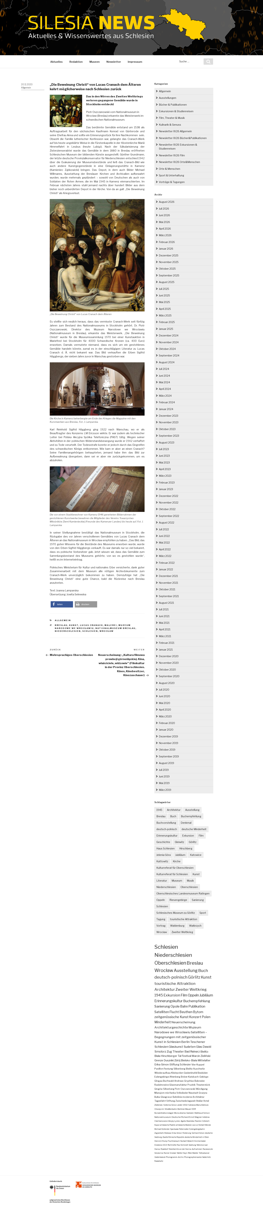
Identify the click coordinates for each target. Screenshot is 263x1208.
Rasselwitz (158, 1161)
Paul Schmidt (182, 1145)
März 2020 (165, 716)
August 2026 (166, 201)
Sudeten (190, 1046)
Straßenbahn (171, 1109)
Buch (173, 816)
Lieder (179, 1105)
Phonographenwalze (193, 1157)
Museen (94, 61)
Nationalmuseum (162, 1117)
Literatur (161, 880)
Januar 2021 (166, 649)
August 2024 (166, 362)
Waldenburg (177, 925)
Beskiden (203, 1072)
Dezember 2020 (169, 656)
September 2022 (169, 515)
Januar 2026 (166, 248)
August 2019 (166, 763)
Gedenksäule (159, 1157)
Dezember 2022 (168, 495)
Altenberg (174, 1076)
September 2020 (169, 676)
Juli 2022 (164, 529)
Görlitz (192, 842)
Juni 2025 (164, 295)
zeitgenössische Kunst (171, 1017)
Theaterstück (203, 1084)
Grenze (158, 1060)
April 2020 (165, 709)
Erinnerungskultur (166, 835)
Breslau (61, 625)
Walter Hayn (182, 1153)
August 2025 (166, 282)
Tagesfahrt (160, 1101)
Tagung (160, 919)
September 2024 (169, 355)
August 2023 (166, 442)
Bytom (198, 1012)
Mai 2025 (164, 302)
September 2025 (169, 275)
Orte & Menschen (169, 168)
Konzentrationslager (164, 1113)
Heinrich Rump (160, 1141)
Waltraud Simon (202, 1113)
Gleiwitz (179, 842)
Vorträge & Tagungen (172, 181)
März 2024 (165, 395)
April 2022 (165, 549)
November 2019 (168, 743)
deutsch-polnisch (166, 829)
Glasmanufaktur (178, 1084)
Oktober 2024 (167, 348)
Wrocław (106, 631)
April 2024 (165, 388)
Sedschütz (206, 1157)
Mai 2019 (164, 783)
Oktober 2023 (167, 429)
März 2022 (165, 555)
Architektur (174, 809)
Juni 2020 (164, 696)
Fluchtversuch (174, 1141)
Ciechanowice (161, 1121)
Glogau (158, 1081)
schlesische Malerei (184, 1125)
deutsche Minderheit (194, 829)
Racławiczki (208, 1149)
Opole (175, 1006)
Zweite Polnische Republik (173, 1137)
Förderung (186, 1133)
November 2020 (169, 662)
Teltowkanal (204, 1153)
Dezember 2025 (168, 255)
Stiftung (170, 1101)
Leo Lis (195, 1125)
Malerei (110, 625)
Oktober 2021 (167, 589)
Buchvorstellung (166, 822)
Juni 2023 (164, 455)
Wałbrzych (195, 925)
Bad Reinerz (192, 1051)
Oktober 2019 (167, 749)
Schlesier (185, 1064)
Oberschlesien (189, 887)
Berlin (185, 1042)
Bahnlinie (177, 1097)
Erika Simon (177, 1133)
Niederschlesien (68, 631)
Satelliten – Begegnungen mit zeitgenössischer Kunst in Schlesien (180, 1037)
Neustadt (193, 1093)
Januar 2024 (166, 409)
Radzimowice (161, 1084)
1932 (185, 1105)
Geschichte (163, 842)
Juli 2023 (164, 449)
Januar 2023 (166, 489)
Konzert (195, 1017)
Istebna (206, 1117)
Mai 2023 (164, 462)
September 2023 (169, 435)
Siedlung (192, 1145)
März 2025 (165, 315)
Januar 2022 (166, 569)
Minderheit (162, 1022)
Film (201, 835)
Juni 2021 (164, 616)
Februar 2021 (166, 642)
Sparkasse (174, 1129)
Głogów (158, 1089)
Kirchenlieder (200, 1141)
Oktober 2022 (167, 509)
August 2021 (166, 602)
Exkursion (188, 835)
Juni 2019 (164, 776)
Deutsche (176, 1117)
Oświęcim (159, 1109)
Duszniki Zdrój (172, 1060)
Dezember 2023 (168, 415)
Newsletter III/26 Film (172, 155)
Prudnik (191, 1084)
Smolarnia (158, 1153)
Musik (190, 880)
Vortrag (160, 925)
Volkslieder (182, 1093)
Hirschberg (185, 848)
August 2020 (167, 682)
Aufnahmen (197, 1149)
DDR (194, 1109)
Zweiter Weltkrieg (182, 932)
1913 (165, 1145)
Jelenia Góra (163, 854)
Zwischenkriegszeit (186, 1101)
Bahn (184, 1006)
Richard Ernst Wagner (191, 1117)
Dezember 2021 (168, 575)
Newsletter (113, 61)
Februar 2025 (167, 322)
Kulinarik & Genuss (170, 124)
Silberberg (168, 1089)
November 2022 (168, 502)
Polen (206, 1017)
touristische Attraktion (183, 919)
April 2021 (164, 629)
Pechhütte (172, 1145)
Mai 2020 (164, 703)
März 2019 (165, 789)
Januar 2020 (166, 729)
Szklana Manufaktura (198, 1105)
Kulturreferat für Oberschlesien (175, 867)
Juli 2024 (164, 368)
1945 (159, 809)
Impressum (135, 61)
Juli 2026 (164, 208)
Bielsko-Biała (189, 1060)
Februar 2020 (167, 723)
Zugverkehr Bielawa (162, 1133)
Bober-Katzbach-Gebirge (194, 1076)
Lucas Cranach (91, 625)
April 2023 (165, 469)
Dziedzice (158, 1145)
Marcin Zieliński (201, 1056)
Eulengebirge (161, 1076)
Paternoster (184, 1129)
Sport (202, 912)
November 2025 (169, 262)
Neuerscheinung (183, 1022)
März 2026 (165, 235)
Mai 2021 (164, 622)
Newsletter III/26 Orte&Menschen (179, 161)
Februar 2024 (167, 402)
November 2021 (168, 582)
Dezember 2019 (168, 736)
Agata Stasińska (187, 1121)
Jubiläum (180, 854)
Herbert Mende (204, 1125)
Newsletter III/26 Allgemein (175, 131)
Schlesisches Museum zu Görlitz (175, 912)
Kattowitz (162, 861)
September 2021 (169, 596)
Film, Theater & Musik (172, 117)
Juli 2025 (164, 288)
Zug (169, 1051)
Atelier (199, 1101)
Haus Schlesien (165, 848)
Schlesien (90, 631)
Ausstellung (192, 809)
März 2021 (165, 636)
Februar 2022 (167, 562)
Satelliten (161, 1012)
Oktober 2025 (167, 268)
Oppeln (160, 899)
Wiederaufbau (162, 1072)
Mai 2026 (164, 222)
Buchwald (168, 1081)
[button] (62, 604)
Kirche (177, 861)
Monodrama (180, 1113)
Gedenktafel (190, 1072)
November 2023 (168, 422)
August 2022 (166, 522)
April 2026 (165, 228)
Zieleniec (158, 1105)
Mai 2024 (164, 382)
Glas (199, 1046)
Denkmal (186, 822)
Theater (178, 1051)
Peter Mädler (193, 1153)
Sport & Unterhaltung (171, 175)
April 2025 (165, 308)
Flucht (174, 1012)
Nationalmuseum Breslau (115, 628)
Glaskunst (176, 1046)
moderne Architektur (193, 1097)
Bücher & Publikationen (173, 104)
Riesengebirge (178, 899)
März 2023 (165, 475)
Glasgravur (166, 1097)
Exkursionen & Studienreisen (176, 111)
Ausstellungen (167, 97)
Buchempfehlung (191, 816)
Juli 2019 (164, 769)
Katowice (195, 854)
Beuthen (186, 1012)
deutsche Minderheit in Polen (197, 1137)
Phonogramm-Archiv (175, 1157)
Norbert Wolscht (187, 1141)
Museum (177, 880)
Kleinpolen (177, 1072)
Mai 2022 (164, 542)
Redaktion (76, 61)
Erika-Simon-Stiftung (166, 1064)
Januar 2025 (166, 328)
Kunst (73, 625)
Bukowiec (199, 1081)
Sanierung (198, 899)
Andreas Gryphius (184, 1081)
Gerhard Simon (198, 1133)
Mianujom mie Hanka (165, 1093)
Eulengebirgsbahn (197, 1129)
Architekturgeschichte (171, 1027)
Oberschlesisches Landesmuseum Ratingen (183, 893)
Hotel (206, 1101)
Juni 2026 (164, 215)
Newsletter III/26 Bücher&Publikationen (183, 138)
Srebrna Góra (169, 1105)
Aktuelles (56, 61)
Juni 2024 (164, 375)
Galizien (190, 1113)
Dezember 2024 (168, 335)
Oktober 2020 (167, 669)
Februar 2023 (167, 482)
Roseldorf (164, 1149)
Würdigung (202, 1089)
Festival (186, 1056)
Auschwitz (199, 1068)
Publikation (196, 1006)
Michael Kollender (162, 1129)
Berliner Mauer (184, 1109)
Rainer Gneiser (170, 1153)
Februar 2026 (167, 242)
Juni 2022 (164, 535)
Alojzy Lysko (174, 1121)
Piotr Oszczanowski (185, 1089)
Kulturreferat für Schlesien (172, 874)
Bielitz (189, 1068)
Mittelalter (204, 1060)
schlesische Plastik (167, 1125)
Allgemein (26, 87)
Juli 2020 (164, 689)
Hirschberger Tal (171, 1056)
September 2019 (169, 756)
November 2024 (169, 342)
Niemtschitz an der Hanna (180, 1149)
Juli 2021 (164, 609)
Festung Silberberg (174, 1068)
